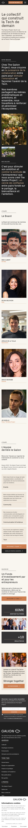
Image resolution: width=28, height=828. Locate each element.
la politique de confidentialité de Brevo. (15, 718)
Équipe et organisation (8, 765)
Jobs (3, 795)
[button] (24, 2)
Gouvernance (5, 762)
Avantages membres (7, 747)
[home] (3, 2)
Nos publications (6, 774)
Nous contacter (6, 792)
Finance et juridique (7, 768)
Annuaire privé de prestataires (10, 754)
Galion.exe (4, 789)
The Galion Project (7, 786)
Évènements (5, 751)
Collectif (4, 744)
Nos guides (5, 778)
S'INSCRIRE (14, 712)
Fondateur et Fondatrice (8, 771)
